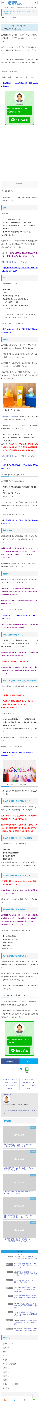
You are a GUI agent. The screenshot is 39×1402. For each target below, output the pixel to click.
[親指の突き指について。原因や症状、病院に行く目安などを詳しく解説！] (19, 1158)
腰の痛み (6, 1372)
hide (22, 183)
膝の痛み (6, 1376)
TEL (36, 2)
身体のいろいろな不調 (9, 1264)
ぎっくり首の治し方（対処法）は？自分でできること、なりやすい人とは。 (28, 1084)
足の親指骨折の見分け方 (9, 416)
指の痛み (13, 17)
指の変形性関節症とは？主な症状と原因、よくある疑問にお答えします (18, 1216)
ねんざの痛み (10, 1272)
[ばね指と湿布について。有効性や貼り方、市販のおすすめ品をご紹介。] (19, 1229)
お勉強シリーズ (9, 1280)
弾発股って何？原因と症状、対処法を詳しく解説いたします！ (18, 1192)
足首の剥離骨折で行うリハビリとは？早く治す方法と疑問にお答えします (25, 1273)
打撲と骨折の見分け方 (8, 262)
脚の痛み (11, 1295)
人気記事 (19, 1251)
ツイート (11, 1069)
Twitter (28, 1061)
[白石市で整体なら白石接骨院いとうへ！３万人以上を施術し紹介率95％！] (17, 3)
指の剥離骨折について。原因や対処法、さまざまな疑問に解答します (18, 1145)
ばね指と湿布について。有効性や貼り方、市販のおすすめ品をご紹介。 (18, 1240)
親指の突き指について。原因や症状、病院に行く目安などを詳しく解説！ (18, 1169)
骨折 (2, 323)
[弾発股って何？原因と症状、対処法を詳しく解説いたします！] (19, 1182)
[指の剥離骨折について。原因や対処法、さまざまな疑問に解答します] (19, 1135)
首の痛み (11, 1256)
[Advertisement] (19, 152)
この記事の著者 (7, 1094)
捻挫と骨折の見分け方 (8, 456)
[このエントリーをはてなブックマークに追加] (21, 1069)
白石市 (5, 1356)
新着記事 (19, 1254)
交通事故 (6, 1348)
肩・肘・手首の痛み (9, 1288)
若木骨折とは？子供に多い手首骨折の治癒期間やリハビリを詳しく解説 (25, 1322)
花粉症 (5, 1380)
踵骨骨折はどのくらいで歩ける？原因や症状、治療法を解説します (25, 1297)
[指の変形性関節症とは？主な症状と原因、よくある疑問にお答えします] (19, 1206)
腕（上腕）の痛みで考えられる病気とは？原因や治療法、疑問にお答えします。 (25, 1289)
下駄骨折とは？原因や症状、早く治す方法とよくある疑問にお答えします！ (25, 1314)
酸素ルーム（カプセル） (9, 579)
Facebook (10, 1061)
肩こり (5, 1360)
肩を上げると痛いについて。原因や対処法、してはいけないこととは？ (10, 1084)
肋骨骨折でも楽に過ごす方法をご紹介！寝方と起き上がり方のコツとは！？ (25, 1265)
